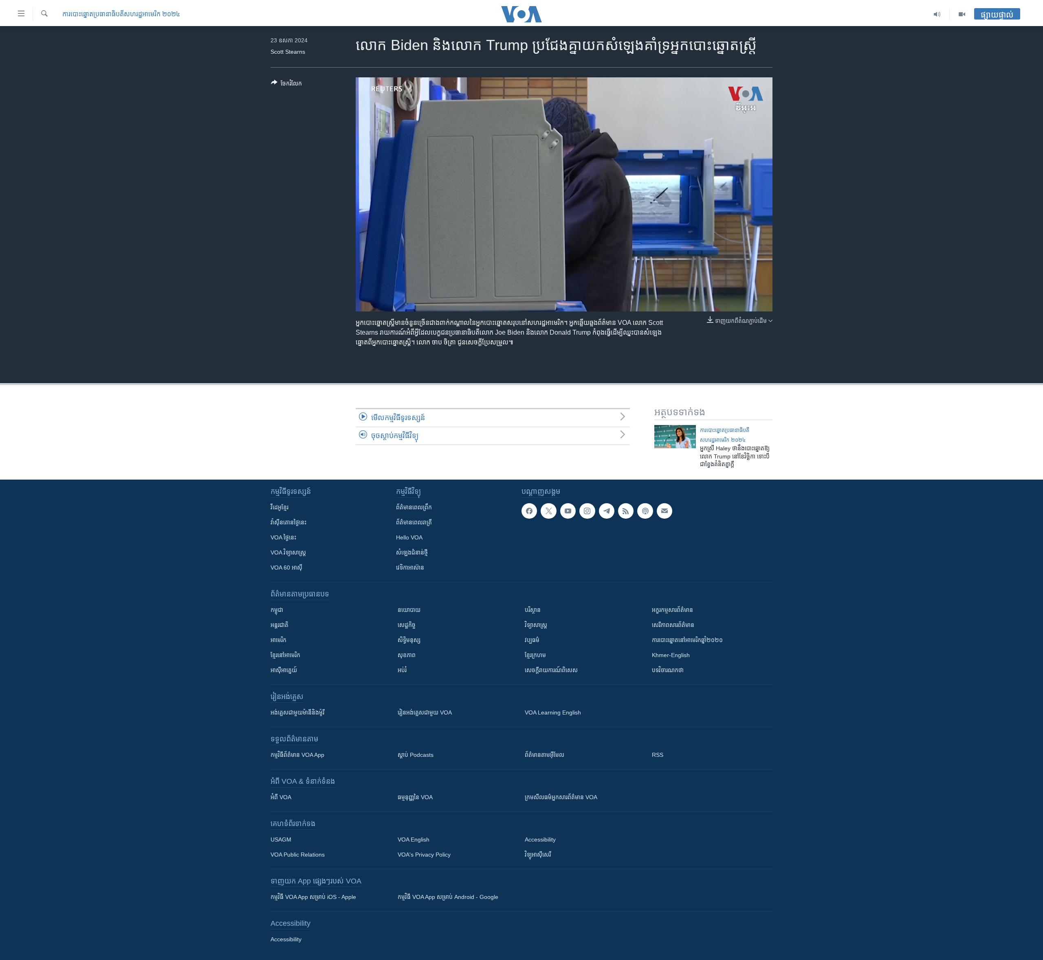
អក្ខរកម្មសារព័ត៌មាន (672, 610)
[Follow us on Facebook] (529, 511)
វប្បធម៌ (532, 640)
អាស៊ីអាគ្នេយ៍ (284, 670)
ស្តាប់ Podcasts (415, 755)
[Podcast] (645, 511)
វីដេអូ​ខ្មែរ (279, 507)
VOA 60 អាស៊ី (286, 567)
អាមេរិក (278, 640)
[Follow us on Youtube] (568, 511)
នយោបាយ (409, 610)
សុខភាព (407, 655)
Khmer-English (671, 655)
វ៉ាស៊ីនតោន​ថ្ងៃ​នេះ (288, 522)
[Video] (962, 14)
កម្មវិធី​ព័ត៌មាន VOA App (297, 755)
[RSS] (626, 511)
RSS (657, 755)
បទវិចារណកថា (668, 670)
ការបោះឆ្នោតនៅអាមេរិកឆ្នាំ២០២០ (687, 640)
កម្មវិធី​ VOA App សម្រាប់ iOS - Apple (313, 897)
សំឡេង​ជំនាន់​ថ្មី (412, 552)
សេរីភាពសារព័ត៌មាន (673, 625)
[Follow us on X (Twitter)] (548, 511)
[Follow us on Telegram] (606, 511)
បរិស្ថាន (533, 610)
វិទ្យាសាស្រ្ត (536, 625)
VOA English (413, 839)
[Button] (286, 84)
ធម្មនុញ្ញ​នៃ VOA (415, 797)
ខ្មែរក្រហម (535, 655)
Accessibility (540, 839)
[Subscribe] (664, 511)
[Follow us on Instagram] (587, 511)
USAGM (281, 839)
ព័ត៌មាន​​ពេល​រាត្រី (414, 522)
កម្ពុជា (277, 610)
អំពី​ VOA (281, 797)
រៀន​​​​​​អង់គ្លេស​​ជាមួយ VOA (425, 712)
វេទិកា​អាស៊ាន (410, 567)
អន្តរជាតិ (279, 625)
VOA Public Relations (298, 854)
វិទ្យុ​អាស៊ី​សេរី (538, 854)
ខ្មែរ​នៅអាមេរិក (285, 655)
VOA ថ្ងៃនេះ (283, 537)
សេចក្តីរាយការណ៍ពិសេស (551, 670)
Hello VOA (409, 537)
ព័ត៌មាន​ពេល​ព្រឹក (414, 507)
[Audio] (937, 14)
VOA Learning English (553, 712)
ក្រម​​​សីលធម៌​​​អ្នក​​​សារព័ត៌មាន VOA (561, 797)
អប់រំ (402, 670)
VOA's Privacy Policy (424, 854)
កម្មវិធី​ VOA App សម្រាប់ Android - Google (448, 897)
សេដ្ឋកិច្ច (407, 625)
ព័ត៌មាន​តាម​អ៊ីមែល (544, 755)
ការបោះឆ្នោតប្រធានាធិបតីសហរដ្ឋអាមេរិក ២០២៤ (121, 14)
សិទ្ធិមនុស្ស (409, 640)
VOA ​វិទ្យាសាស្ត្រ (288, 552)
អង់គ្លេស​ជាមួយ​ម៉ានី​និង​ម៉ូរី (297, 712)
